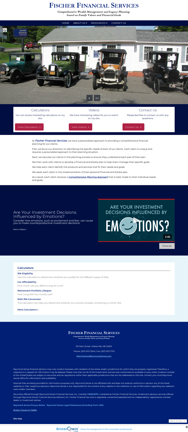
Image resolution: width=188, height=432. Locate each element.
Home (65, 23)
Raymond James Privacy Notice (29, 405)
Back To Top (176, 421)
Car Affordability (26, 282)
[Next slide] (185, 68)
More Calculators (28, 309)
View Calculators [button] (28, 127)
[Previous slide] (3, 68)
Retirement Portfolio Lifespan (34, 290)
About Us (79, 23)
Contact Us (118, 23)
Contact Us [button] (132, 127)
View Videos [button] (79, 127)
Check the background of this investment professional (106, 429)
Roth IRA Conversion (29, 299)
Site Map (17, 418)
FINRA (90, 394)
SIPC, (96, 394)
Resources (98, 23)
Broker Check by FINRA (25, 410)
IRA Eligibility (25, 273)
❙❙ (97, 98)
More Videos (20, 229)
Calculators (25, 268)
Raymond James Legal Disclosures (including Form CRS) (74, 405)
